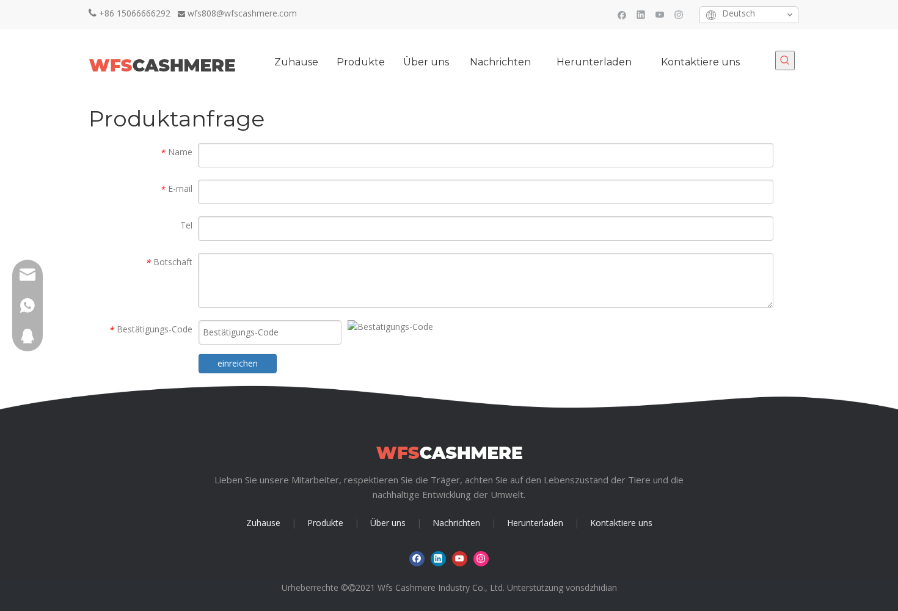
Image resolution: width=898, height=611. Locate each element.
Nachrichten (456, 523)
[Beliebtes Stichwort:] (785, 60)
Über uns (388, 523)
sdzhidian (598, 587)
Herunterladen (535, 523)
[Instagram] (679, 14)
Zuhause (263, 523)
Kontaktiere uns (621, 523)
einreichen (237, 363)
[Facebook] (622, 14)
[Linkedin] (641, 14)
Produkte (325, 523)
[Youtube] (660, 14)
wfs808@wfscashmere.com (242, 13)
